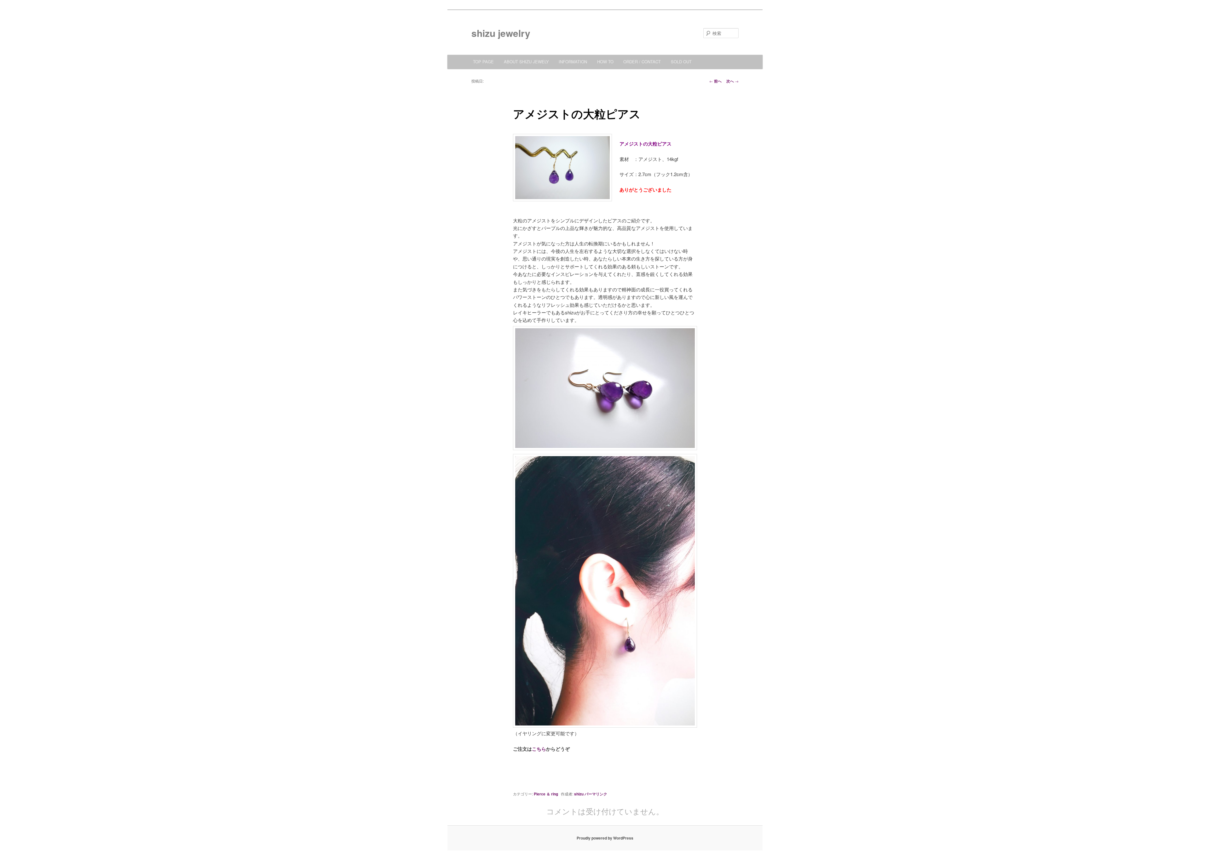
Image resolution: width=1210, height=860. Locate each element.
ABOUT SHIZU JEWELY (526, 62)
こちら (539, 748)
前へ (715, 81)
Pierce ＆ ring (546, 794)
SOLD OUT (681, 62)
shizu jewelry (500, 33)
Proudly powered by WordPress (605, 838)
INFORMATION (573, 62)
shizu (579, 794)
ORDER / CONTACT (642, 62)
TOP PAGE (483, 62)
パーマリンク (596, 794)
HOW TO (605, 62)
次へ (732, 81)
